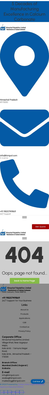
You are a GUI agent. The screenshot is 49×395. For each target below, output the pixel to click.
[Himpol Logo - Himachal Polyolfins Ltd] (13, 27)
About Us (24, 309)
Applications (24, 318)
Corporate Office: (12, 336)
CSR (24, 322)
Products (24, 314)
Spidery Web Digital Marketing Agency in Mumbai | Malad (22, 385)
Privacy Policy (24, 331)
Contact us (24, 327)
